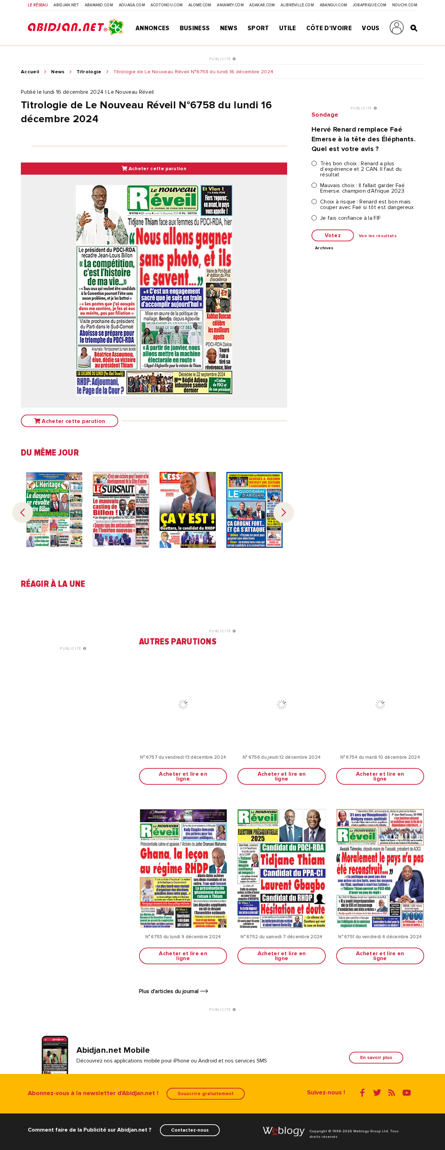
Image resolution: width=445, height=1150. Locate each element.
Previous (22, 512)
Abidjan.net (66, 5)
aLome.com (199, 5)
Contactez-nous (190, 1130)
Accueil (30, 71)
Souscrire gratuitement (206, 1094)
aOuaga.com (132, 5)
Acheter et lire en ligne (183, 776)
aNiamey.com (230, 5)
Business (195, 28)
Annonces (153, 28)
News (228, 28)
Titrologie (89, 71)
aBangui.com (333, 5)
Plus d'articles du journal (169, 991)
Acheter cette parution (156, 169)
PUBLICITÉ (221, 59)
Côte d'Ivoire (329, 28)
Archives (324, 248)
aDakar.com (262, 5)
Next (283, 512)
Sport (258, 28)
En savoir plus (376, 1057)
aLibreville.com (297, 5)
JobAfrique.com (369, 5)
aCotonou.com (167, 5)
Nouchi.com (404, 5)
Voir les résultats (378, 236)
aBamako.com (99, 5)
